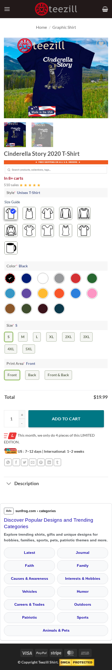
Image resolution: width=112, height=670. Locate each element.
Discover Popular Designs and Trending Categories (48, 523)
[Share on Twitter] (24, 462)
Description (26, 483)
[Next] (99, 78)
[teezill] (56, 9)
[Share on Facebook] (16, 462)
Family (83, 565)
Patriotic (29, 617)
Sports (83, 617)
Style (23, 192)
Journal (82, 552)
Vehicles (29, 591)
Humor (83, 591)
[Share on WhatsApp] (8, 462)
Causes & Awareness (29, 578)
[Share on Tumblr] (57, 462)
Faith (29, 565)
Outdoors (82, 604)
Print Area (21, 363)
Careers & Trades (29, 604)
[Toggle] (9, 484)
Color (17, 266)
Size (12, 325)
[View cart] (105, 9)
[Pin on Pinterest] (41, 462)
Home (41, 27)
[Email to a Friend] (32, 462)
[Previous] (12, 78)
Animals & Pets (56, 630)
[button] (7, 9)
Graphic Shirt (64, 27)
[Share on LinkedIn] (49, 462)
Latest (29, 552)
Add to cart (66, 418)
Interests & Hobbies (82, 578)
